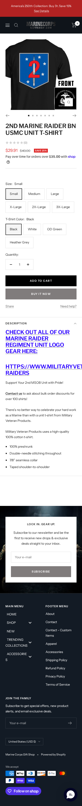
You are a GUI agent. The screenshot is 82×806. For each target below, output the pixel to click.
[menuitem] (20, 614)
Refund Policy (55, 668)
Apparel (51, 644)
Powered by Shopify (53, 754)
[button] (70, 794)
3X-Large (63, 207)
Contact (51, 622)
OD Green (54, 229)
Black (13, 229)
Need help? (68, 306)
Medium (34, 194)
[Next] (75, 115)
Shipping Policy (56, 660)
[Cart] (74, 25)
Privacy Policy (55, 676)
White (32, 229)
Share (9, 306)
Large (55, 194)
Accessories (54, 652)
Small (14, 194)
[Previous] (7, 115)
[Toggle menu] (30, 622)
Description (16, 323)
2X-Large (39, 207)
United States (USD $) (22, 741)
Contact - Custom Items (59, 633)
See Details (41, 11)
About (50, 614)
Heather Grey (19, 242)
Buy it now (41, 294)
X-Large (16, 207)
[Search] (16, 25)
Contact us (13, 393)
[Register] (70, 723)
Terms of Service (58, 684)
